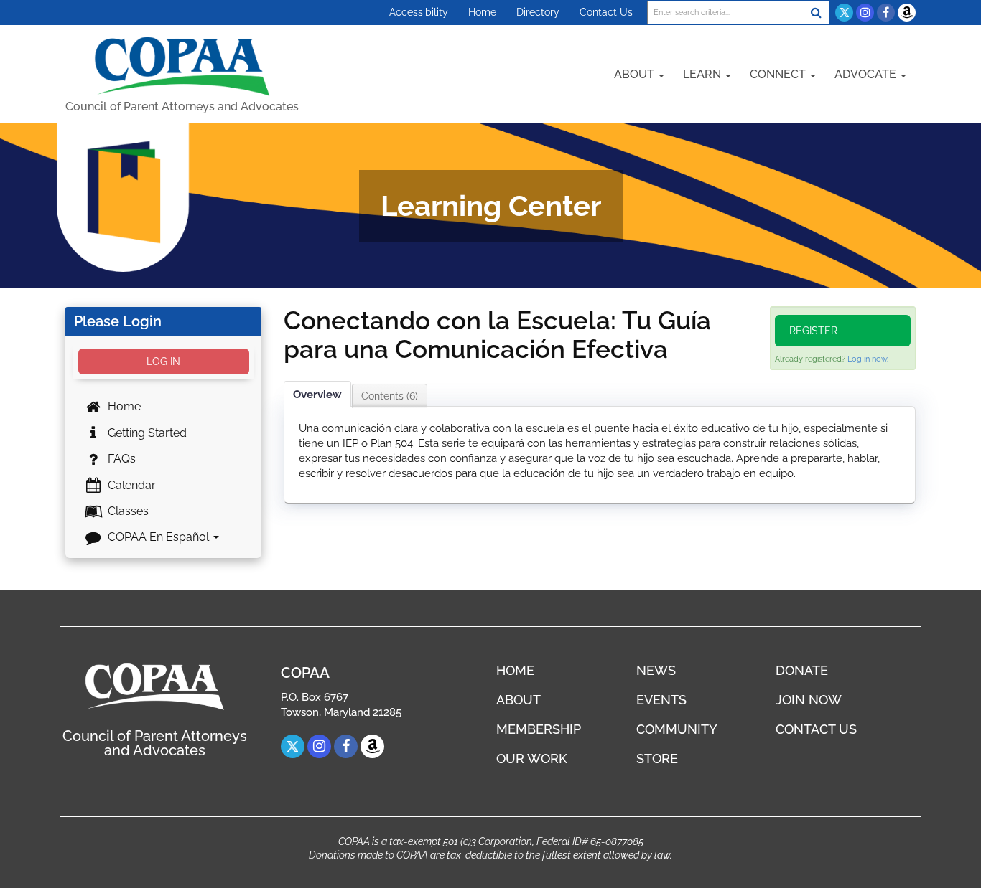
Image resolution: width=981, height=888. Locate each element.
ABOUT (635, 74)
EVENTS (661, 699)
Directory (537, 12)
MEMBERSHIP (538, 729)
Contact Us (606, 12)
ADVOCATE (866, 74)
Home (482, 12)
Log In (163, 361)
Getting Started (146, 433)
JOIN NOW (809, 699)
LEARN (703, 74)
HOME (515, 670)
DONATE (802, 670)
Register (813, 330)
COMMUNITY (676, 729)
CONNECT (779, 74)
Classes (127, 511)
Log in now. (867, 359)
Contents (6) (389, 396)
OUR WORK (531, 758)
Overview (317, 394)
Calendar (130, 485)
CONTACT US (816, 729)
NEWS (656, 670)
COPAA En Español (158, 537)
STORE (657, 758)
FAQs (120, 459)
